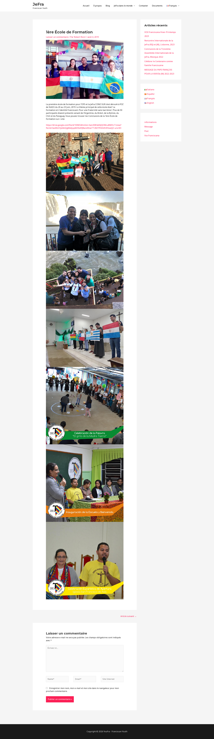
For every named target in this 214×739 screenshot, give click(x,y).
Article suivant (128, 616)
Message (148, 126)
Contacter (143, 5)
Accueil (86, 5)
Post (146, 131)
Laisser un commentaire (57, 37)
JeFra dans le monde (123, 5)
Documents (157, 5)
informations (150, 122)
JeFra (38, 4)
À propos (97, 5)
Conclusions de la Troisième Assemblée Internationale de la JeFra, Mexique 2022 (159, 53)
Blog (108, 5)
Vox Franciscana (151, 135)
